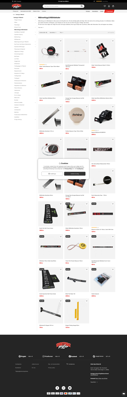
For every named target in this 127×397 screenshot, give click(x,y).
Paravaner (16, 68)
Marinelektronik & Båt (26, 11)
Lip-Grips (16, 58)
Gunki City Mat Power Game (46, 228)
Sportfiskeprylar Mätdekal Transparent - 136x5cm (75, 66)
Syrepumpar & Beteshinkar (20, 114)
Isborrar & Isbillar (18, 102)
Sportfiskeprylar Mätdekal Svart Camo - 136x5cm (101, 261)
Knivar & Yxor (17, 27)
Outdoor (44, 11)
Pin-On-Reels (17, 95)
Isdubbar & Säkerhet (19, 105)
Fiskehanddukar (18, 83)
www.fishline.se (94, 374)
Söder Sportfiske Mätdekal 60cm (47, 98)
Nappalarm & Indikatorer (20, 85)
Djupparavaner (17, 71)
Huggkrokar (17, 61)
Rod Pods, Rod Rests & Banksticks (22, 44)
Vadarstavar (17, 90)
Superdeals (110, 11)
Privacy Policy (68, 168)
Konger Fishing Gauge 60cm (72, 325)
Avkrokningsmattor (18, 54)
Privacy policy (51, 367)
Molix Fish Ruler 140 (70, 293)
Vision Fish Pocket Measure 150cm (74, 260)
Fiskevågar (17, 24)
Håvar (15, 22)
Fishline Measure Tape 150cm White (74, 131)
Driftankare (17, 63)
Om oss (33, 367)
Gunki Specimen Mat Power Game (47, 293)
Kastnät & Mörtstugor (19, 46)
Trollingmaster (17, 75)
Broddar (16, 100)
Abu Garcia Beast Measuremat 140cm (101, 163)
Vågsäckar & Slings (19, 51)
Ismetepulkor (17, 109)
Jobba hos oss (35, 364)
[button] (104, 1)
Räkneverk (16, 97)
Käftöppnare (17, 39)
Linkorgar (16, 92)
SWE (17, 1)
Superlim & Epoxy (18, 34)
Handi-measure (95, 293)
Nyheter (88, 11)
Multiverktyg (17, 37)
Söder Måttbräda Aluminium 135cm (74, 228)
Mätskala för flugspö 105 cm (46, 325)
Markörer (16, 112)
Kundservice (72, 364)
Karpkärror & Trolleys (19, 73)
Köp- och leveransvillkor (54, 364)
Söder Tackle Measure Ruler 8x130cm (101, 65)
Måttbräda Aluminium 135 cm (46, 131)
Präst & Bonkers (18, 88)
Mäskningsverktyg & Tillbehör (21, 41)
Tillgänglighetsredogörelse (21, 371)
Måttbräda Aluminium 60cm (46, 195)
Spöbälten (16, 117)
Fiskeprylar (15, 11)
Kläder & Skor (36, 11)
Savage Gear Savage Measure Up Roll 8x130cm (74, 98)
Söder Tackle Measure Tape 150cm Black (49, 66)
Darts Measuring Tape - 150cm (99, 195)
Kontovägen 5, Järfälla (103, 369)
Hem (14, 14)
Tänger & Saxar (18, 20)
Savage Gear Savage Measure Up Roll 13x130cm (74, 196)
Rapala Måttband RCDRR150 (98, 132)
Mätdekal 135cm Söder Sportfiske (47, 260)
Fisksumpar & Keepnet (19, 49)
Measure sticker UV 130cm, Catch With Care (102, 229)
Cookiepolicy (18, 364)
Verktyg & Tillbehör (20, 14)
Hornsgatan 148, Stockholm (100, 368)
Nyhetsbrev (18, 367)
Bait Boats (16, 56)
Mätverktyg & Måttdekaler (21, 29)
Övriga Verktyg (18, 119)
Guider (101, 11)
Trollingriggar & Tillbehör (20, 66)
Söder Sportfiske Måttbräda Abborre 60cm (102, 98)
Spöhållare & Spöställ (19, 32)
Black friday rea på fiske (101, 378)
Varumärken (95, 11)
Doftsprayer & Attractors (20, 80)
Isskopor (16, 107)
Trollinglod (16, 78)
